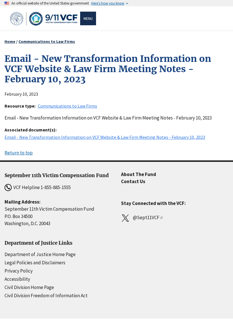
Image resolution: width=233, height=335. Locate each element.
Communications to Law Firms (46, 41)
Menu (88, 18)
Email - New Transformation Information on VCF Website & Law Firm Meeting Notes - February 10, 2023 (105, 137)
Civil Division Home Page (29, 287)
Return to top (19, 153)
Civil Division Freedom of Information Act (46, 295)
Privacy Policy (19, 271)
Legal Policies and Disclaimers (35, 262)
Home (10, 41)
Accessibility (17, 279)
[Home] (44, 18)
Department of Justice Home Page (40, 254)
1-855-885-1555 (56, 187)
